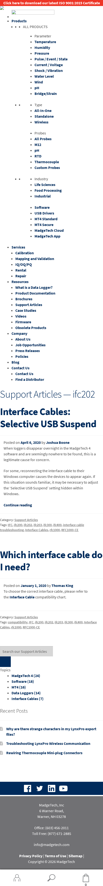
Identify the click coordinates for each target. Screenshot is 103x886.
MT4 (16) (18, 687)
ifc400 (57, 525)
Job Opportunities (30, 344)
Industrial (42, 196)
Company (19, 333)
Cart (78, 878)
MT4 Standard (45, 218)
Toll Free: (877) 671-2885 (51, 833)
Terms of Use (55, 855)
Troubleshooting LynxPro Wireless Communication (48, 743)
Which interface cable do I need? (51, 560)
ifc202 (28, 525)
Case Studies (25, 310)
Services (18, 247)
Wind (38, 82)
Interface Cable (22, 597)
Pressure (41, 53)
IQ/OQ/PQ (23, 264)
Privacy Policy (30, 855)
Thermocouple (46, 161)
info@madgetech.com (51, 844)
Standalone (44, 116)
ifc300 (47, 525)
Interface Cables (36, 530)
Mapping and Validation (34, 258)
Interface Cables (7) (27, 698)
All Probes (43, 138)
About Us (22, 339)
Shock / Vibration (48, 70)
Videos (20, 316)
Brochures (23, 298)
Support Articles (28, 304)
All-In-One (43, 110)
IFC (10, 525)
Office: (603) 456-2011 (51, 827)
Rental (20, 270)
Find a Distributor (29, 379)
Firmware (23, 321)
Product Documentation (35, 293)
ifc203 (38, 525)
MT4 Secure (43, 224)
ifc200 (18, 525)
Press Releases (27, 350)
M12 (37, 144)
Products (19, 20)
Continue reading (18, 505)
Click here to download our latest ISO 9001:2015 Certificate (51, 2)
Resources (20, 281)
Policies (21, 356)
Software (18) (22, 681)
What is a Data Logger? (33, 287)
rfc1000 (55, 530)
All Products (35, 26)
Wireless (41, 122)
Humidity (42, 47)
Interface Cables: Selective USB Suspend (48, 417)
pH (36, 87)
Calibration (24, 252)
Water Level (44, 76)
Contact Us (20, 367)
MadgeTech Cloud (49, 230)
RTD (37, 156)
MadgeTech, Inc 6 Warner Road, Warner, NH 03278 (51, 811)
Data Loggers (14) (26, 692)
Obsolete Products (30, 327)
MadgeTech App (47, 236)
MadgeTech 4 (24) (25, 675)
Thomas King (62, 585)
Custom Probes (47, 167)
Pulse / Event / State (51, 59)
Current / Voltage (48, 64)
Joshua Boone (57, 442)
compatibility (18, 622)
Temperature (45, 41)
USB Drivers (44, 213)
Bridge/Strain (45, 93)
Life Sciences (44, 184)
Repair (20, 275)
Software (42, 207)
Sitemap (75, 855)
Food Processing (48, 190)
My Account (17, 878)
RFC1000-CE (70, 530)
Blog (15, 362)
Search (51, 878)
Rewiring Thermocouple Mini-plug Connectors (44, 752)
